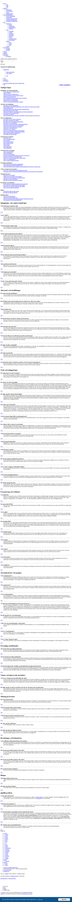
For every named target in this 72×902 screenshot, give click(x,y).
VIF (7, 7)
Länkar (7, 46)
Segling (10, 32)
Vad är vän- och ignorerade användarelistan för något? (15, 170)
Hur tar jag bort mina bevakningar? (11, 187)
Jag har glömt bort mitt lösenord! (10, 99)
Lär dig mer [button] (40, 899)
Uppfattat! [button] (64, 899)
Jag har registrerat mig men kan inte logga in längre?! (15, 98)
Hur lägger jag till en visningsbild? (11, 113)
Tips (7, 30)
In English (5, 55)
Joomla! (2, 893)
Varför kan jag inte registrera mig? (10, 94)
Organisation (9, 17)
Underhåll (11, 33)
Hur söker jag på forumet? (9, 175)
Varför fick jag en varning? (9, 129)
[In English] (8, 55)
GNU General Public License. (25, 893)
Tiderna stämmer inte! (8, 108)
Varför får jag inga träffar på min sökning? (12, 176)
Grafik (10, 43)
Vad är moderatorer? (7, 153)
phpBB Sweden (14, 876)
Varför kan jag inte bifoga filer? (10, 128)
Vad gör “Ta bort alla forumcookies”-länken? (13, 101)
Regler (10, 25)
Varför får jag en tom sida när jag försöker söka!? (14, 177)
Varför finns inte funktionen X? (10, 197)
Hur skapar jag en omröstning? (10, 123)
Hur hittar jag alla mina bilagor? (10, 192)
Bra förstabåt (12, 40)
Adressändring (9, 11)
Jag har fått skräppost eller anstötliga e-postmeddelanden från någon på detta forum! (21, 166)
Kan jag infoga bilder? (8, 141)
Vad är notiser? (6, 145)
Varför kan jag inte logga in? (9, 96)
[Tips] (8, 30)
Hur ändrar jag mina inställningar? (10, 105)
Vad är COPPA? (7, 93)
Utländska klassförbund (11, 20)
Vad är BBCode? (7, 138)
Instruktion (11, 35)
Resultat (8, 50)
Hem (4, 3)
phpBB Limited (39, 797)
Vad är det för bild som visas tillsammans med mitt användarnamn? (18, 111)
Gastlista (8, 49)
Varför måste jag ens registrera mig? (11, 91)
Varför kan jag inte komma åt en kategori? (12, 126)
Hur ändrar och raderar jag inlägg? (11, 120)
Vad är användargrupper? (9, 154)
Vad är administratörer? (8, 151)
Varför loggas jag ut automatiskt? (10, 100)
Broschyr (11, 36)
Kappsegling (6, 47)
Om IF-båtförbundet (7, 14)
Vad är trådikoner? (7, 148)
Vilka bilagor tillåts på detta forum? (11, 191)
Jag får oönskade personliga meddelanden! (12, 165)
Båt (4, 22)
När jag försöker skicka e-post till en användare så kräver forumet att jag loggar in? (21, 115)
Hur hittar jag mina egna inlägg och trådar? (12, 180)
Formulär (11, 28)
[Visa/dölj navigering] (1, 1)
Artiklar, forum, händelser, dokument (9, 58)
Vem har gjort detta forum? (9, 196)
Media (7, 41)
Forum (4, 51)
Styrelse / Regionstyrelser (11, 18)
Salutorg (5, 52)
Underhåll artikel (12, 38)
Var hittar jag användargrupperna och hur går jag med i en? (16, 155)
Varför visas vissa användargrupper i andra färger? (14, 158)
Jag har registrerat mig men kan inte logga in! (13, 95)
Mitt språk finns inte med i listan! (10, 110)
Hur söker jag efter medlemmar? (10, 179)
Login (7, 12)
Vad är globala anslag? (8, 143)
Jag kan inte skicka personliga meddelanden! (13, 164)
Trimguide (11, 31)
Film (10, 45)
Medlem (5, 8)
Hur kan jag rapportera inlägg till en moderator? (13, 130)
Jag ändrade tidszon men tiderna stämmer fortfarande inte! (16, 109)
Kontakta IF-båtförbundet (12, 21)
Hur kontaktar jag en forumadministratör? (12, 200)
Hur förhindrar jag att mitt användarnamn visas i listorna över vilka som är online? (21, 106)
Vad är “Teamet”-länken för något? (11, 160)
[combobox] (7, 60)
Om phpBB (38, 798)
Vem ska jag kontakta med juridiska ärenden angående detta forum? (18, 198)
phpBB (6, 873)
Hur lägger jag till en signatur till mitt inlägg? (13, 121)
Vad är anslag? (6, 144)
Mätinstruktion (12, 27)
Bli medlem (8, 9)
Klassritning (11, 26)
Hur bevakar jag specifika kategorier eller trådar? (14, 185)
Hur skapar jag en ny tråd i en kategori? (12, 119)
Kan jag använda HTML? (9, 139)
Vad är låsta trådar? (7, 146)
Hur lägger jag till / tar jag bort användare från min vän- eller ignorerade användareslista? (23, 171)
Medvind (5, 54)
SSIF (7, 6)
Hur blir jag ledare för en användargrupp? (12, 156)
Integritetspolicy (9, 13)
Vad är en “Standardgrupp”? (9, 159)
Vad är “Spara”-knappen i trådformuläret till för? (14, 131)
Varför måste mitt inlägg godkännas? (11, 133)
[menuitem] (10, 72)
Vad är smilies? (6, 140)
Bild (10, 42)
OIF (7, 4)
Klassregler (8, 23)
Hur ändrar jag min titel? (8, 114)
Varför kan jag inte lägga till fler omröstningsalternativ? (15, 124)
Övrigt (10, 37)
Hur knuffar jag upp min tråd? (10, 134)
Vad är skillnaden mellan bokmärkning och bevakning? (15, 184)
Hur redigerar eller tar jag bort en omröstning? (13, 125)
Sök (2, 61)
